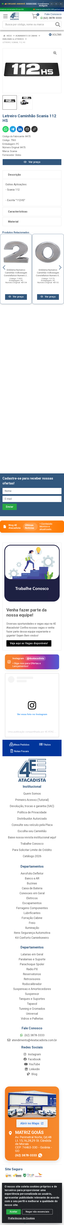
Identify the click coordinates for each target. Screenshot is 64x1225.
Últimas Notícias (29, 526)
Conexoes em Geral (32, 893)
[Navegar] (4, 267)
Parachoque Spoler (32, 964)
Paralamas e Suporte (32, 959)
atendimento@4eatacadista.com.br (34, 1040)
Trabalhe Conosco (32, 843)
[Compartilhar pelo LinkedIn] (20, 129)
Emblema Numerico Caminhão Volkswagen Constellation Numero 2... (16, 272)
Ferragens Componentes (32, 908)
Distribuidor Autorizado (32, 818)
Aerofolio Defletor (32, 873)
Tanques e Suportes (32, 998)
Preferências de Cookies (21, 1218)
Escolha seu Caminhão (32, 831)
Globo (18, 155)
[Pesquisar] (57, 24)
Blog (34, 1074)
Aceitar (13, 1211)
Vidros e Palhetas (32, 1018)
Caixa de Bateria (32, 888)
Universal (32, 1013)
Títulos (47, 744)
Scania (13, 151)
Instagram (34, 1054)
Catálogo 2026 (32, 856)
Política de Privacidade (32, 812)
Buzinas (32, 883)
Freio (32, 923)
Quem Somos (32, 793)
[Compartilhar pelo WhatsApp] (5, 129)
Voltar (56, 34)
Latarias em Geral (32, 954)
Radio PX (32, 969)
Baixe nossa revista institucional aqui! (32, 837)
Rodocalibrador (32, 984)
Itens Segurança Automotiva (32, 932)
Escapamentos (32, 903)
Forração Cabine (32, 918)
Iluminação (32, 927)
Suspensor (32, 994)
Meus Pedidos (21, 744)
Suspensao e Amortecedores (32, 989)
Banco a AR (32, 878)
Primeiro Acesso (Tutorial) (32, 800)
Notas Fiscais (21, 751)
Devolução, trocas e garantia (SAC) (32, 806)
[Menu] (5, 16)
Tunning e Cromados (32, 1008)
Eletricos (32, 898)
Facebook (34, 1059)
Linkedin (34, 1069)
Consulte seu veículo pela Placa (32, 825)
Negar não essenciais (37, 1211)
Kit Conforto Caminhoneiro (32, 937)
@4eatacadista (35, 658)
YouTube (34, 1064)
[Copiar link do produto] (34, 129)
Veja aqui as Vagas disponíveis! (29, 643)
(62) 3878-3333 (52, 17)
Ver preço (34, 162)
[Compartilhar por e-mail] (27, 129)
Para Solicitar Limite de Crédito (32, 850)
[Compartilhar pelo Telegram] (13, 129)
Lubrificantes (32, 913)
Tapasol (32, 1003)
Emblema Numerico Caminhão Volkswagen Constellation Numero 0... (48, 272)
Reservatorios (32, 974)
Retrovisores (32, 979)
